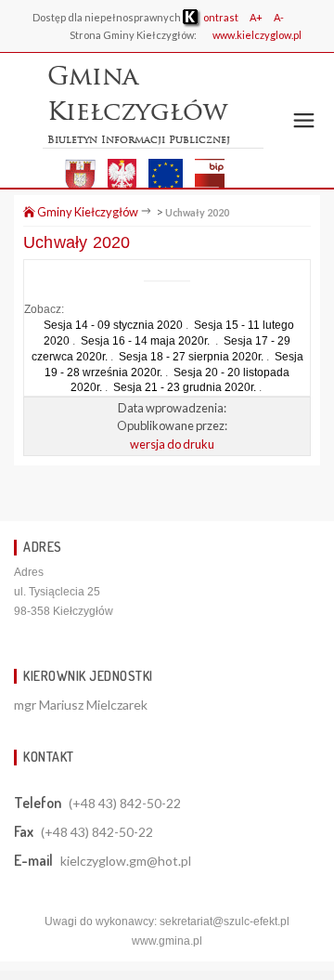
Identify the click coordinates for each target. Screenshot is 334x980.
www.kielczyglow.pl (257, 35)
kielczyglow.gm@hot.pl (125, 861)
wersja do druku (172, 444)
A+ (256, 17)
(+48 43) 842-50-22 (125, 803)
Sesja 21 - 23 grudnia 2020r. (184, 387)
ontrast (219, 17)
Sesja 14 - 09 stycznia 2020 (113, 325)
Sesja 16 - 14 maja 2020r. (146, 340)
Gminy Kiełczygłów (86, 211)
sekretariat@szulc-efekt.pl (224, 921)
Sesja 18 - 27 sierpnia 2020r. (191, 356)
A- (279, 17)
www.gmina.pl (167, 940)
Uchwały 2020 (197, 212)
